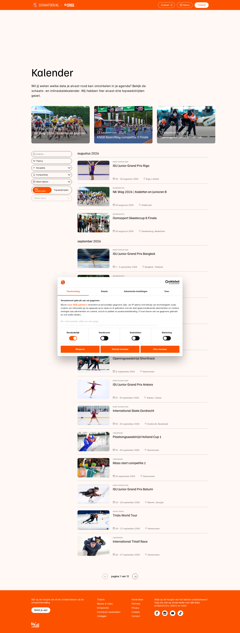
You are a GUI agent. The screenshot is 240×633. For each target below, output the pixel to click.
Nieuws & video (105, 603)
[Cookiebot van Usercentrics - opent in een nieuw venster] (167, 282)
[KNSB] (120, 625)
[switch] (104, 338)
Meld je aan (41, 610)
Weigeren (80, 349)
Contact (136, 616)
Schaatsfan (103, 607)
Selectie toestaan (120, 349)
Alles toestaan (160, 349)
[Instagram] (165, 613)
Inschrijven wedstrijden (108, 612)
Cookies (136, 612)
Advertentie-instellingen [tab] (135, 291)
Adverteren (137, 599)
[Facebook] (157, 613)
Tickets (201, 5)
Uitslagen (102, 616)
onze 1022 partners (77, 305)
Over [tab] (166, 291)
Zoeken (165, 5)
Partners (136, 603)
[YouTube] (172, 613)
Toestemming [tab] (73, 291)
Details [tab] (104, 291)
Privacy (135, 607)
